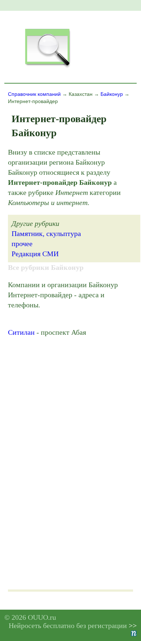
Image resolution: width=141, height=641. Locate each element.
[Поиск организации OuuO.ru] (47, 67)
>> (133, 625)
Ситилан (21, 332)
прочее (22, 244)
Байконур (112, 94)
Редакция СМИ (35, 254)
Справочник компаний (34, 94)
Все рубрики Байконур (46, 267)
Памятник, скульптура (46, 233)
